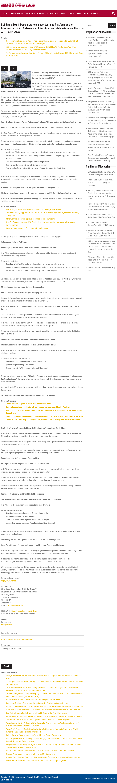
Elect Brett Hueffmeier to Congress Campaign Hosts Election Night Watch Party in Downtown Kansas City (101, 158)
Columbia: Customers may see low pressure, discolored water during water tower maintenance (43, 420)
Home (5, 13)
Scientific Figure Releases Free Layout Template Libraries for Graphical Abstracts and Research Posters (43, 757)
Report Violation (27, 639)
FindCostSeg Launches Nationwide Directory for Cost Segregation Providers (33, 209)
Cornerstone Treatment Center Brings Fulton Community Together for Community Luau (37, 703)
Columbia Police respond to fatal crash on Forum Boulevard (27, 228)
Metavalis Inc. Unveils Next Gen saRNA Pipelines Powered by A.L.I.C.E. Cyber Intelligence (38, 720)
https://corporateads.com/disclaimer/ (24, 611)
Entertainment (53, 13)
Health (71, 13)
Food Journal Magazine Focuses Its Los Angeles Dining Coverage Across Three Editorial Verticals (44, 416)
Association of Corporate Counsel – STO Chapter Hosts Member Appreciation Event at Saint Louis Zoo (43, 710)
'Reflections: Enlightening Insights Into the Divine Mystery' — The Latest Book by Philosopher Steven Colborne (102, 120)
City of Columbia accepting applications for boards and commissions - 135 (97, 53)
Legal (63, 13)
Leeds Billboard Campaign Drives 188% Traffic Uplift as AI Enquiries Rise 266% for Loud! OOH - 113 (102, 64)
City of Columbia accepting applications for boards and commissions (30, 219)
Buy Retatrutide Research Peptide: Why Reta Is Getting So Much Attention (33, 700)
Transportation (16, 13)
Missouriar (10, 5)
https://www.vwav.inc (8, 581)
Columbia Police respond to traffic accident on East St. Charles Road (30, 754)
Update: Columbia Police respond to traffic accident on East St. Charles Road (33, 735)
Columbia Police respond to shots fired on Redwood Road (28, 404)
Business (94, 13)
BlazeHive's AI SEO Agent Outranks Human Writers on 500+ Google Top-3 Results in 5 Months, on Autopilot (44, 716)
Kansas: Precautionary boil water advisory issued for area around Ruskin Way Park (38, 407)
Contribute (8, 780)
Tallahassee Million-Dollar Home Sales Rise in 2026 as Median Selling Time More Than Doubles (101, 260)
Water (86, 13)
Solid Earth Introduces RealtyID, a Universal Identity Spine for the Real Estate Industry (37, 713)
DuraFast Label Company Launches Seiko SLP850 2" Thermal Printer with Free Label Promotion (40, 751)
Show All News (6, 639)
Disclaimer (16, 639)
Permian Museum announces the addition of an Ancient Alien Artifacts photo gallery (36, 761)
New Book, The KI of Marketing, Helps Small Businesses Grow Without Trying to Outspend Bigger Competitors (101, 206)
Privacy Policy (32, 777)
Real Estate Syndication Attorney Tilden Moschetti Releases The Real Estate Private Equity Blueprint (101, 233)
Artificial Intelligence (35, 13)
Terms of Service (44, 777)
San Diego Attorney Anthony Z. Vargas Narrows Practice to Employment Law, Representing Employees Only (44, 706)
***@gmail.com (6, 625)
